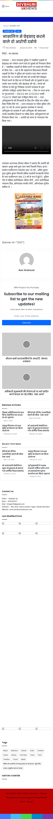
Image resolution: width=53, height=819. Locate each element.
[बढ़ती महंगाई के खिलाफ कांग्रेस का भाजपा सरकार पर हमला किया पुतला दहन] (26, 629)
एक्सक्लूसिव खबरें (14, 26)
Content (40, 750)
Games (13, 755)
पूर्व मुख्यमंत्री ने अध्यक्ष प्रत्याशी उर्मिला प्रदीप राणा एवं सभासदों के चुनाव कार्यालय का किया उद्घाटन (39, 469)
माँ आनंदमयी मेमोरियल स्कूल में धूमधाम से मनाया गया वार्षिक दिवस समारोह (38, 428)
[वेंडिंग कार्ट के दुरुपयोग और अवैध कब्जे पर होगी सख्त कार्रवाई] (10, 731)
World (23, 759)
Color (32, 750)
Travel (15, 759)
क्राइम (18, 31)
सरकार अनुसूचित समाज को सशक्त (13, 768)
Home (5, 26)
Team (32, 755)
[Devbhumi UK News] (26, 6)
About (5, 750)
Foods (5, 755)
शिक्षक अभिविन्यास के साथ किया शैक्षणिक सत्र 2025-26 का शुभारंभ (13, 415)
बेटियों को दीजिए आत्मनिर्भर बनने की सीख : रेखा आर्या (39, 413)
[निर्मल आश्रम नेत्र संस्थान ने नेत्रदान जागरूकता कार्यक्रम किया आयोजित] (26, 526)
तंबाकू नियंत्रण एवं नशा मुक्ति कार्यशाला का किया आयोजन (12, 428)
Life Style (23, 755)
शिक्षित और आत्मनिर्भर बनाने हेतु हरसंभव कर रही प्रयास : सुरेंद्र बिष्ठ (22, 764)
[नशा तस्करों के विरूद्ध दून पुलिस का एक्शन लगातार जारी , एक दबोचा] (43, 731)
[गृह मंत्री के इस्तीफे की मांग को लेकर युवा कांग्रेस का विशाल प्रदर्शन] (43, 526)
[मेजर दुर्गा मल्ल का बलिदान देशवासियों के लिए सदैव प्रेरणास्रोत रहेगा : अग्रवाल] (43, 629)
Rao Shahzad (11, 48)
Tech (40, 755)
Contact (30, 802)
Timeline (6, 759)
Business (14, 750)
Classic (23, 750)
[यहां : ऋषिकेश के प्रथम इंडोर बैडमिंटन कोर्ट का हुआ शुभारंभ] (26, 731)
